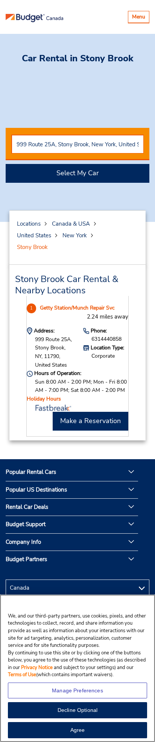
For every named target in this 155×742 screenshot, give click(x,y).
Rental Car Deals (27, 507)
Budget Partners (26, 559)
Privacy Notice (37, 667)
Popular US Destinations (36, 489)
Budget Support (26, 524)
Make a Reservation (90, 420)
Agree (77, 730)
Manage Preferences (77, 690)
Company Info (23, 542)
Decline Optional (77, 710)
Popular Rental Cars (31, 472)
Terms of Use (22, 674)
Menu (140, 18)
